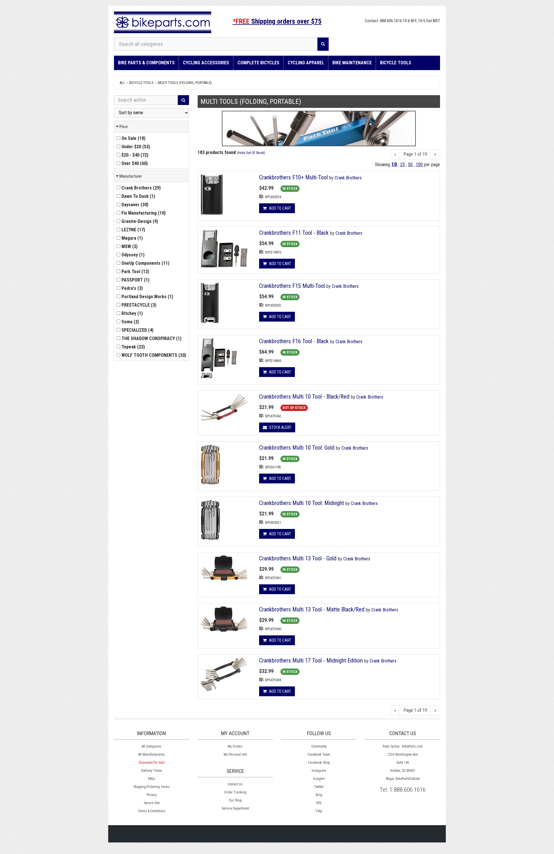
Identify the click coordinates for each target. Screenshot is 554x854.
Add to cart (279, 208)
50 (410, 164)
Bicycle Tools (395, 62)
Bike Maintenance (352, 62)
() (133, 138)
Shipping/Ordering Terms (151, 787)
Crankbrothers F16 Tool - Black (294, 341)
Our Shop (235, 800)
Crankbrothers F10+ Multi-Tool (293, 177)
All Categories (151, 746)
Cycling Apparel (306, 62)
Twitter (319, 787)
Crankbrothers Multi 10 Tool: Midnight (301, 503)
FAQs (151, 779)
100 (419, 164)
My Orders (235, 746)
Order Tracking (235, 792)
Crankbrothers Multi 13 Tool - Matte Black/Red (311, 609)
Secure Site (152, 803)
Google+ (319, 779)
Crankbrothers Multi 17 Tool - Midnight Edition (311, 660)
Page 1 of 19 (415, 154)
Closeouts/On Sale (151, 763)
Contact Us (235, 784)
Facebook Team (319, 754)
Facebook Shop (319, 763)
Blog (319, 795)
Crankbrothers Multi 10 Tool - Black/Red (304, 396)
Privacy (152, 795)
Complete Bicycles (258, 62)
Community (319, 746)
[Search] (323, 44)
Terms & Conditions (151, 811)
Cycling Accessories (206, 62)
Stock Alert (279, 427)
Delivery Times (151, 771)
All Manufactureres (151, 754)
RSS (318, 803)
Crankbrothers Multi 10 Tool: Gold (296, 447)
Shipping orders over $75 (277, 21)
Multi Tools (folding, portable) (185, 82)
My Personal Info (235, 754)
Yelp (319, 811)
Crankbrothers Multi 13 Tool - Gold (297, 558)
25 (402, 164)
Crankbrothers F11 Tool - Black (294, 232)
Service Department (235, 808)
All (122, 82)
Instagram (319, 771)
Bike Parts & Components (146, 62)
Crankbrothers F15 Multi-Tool (292, 285)
